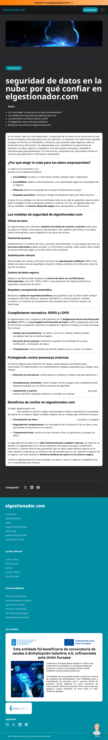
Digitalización (34, 58)
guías (8, 522)
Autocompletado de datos (18, 600)
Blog (20, 58)
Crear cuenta (12, 559)
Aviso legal (11, 531)
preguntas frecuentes (16, 526)
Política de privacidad (16, 535)
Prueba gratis (90, 10)
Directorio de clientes (16, 608)
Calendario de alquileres (17, 617)
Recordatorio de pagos (17, 613)
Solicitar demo (13, 572)
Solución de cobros (15, 604)
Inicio (11, 58)
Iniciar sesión (12, 563)
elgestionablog (13, 518)
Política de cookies (15, 539)
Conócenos (11, 514)
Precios (9, 567)
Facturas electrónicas (16, 596)
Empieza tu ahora (52, 2)
